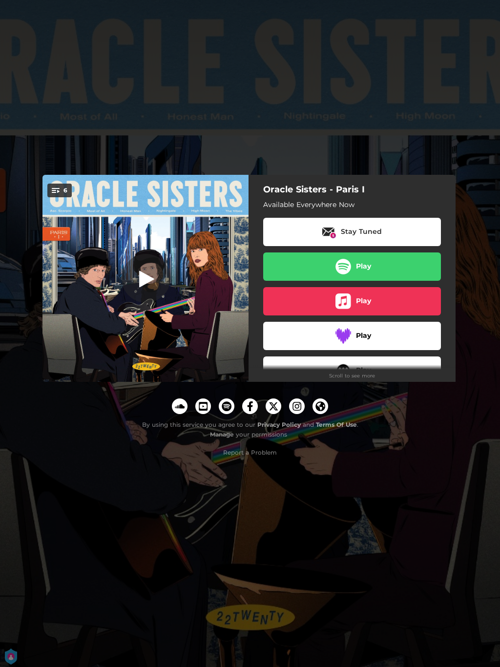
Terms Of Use (336, 424)
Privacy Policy (279, 424)
